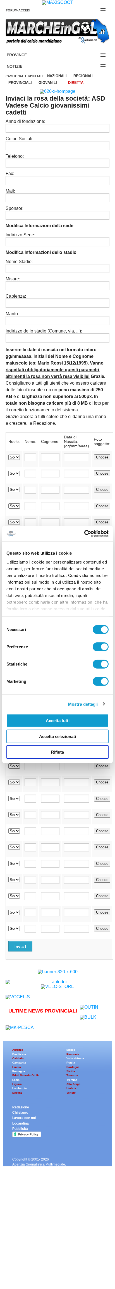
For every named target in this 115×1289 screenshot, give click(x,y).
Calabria (18, 1058)
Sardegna (73, 1067)
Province (23, 55)
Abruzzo (17, 1049)
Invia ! (20, 946)
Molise (70, 1049)
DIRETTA (75, 83)
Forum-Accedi (24, 10)
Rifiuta (57, 752)
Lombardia (19, 1088)
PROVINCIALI (20, 83)
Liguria (17, 1084)
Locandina (20, 1123)
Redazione (20, 1107)
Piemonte (72, 1054)
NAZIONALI (57, 76)
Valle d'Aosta (75, 1058)
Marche (17, 1092)
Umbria (71, 1088)
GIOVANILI (48, 83)
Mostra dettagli (83, 703)
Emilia (16, 1067)
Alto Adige (73, 1084)
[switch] (101, 646)
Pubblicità (20, 1129)
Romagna (18, 1071)
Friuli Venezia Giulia (26, 1075)
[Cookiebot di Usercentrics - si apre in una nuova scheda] (84, 533)
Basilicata (19, 1054)
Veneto (71, 1092)
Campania (19, 1062)
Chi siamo (20, 1113)
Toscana (72, 1075)
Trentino (71, 1079)
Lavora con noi (24, 1118)
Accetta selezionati (57, 736)
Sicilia (70, 1071)
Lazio (16, 1079)
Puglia (70, 1062)
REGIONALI (83, 76)
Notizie (21, 66)
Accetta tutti (58, 720)
